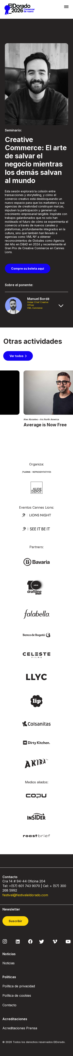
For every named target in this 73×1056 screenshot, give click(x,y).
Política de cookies (16, 995)
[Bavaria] (36, 561)
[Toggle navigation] (66, 6)
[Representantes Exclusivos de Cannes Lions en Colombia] (36, 471)
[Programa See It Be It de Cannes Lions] (36, 528)
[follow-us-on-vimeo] (55, 941)
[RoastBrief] (36, 835)
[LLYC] (36, 676)
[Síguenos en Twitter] (41, 941)
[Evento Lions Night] (36, 515)
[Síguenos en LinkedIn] (18, 941)
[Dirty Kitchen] (36, 742)
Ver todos (17, 356)
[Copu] (36, 795)
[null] (37, 487)
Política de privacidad (18, 986)
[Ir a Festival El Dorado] (19, 9)
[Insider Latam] (36, 816)
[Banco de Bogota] (36, 635)
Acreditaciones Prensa (19, 1028)
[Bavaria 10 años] (36, 587)
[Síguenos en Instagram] (4, 941)
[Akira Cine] (36, 763)
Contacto (9, 1005)
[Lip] (36, 701)
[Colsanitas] (36, 723)
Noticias (8, 963)
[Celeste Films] (36, 655)
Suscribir (15, 921)
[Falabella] (36, 613)
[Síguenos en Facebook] (30, 941)
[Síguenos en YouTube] (68, 941)
